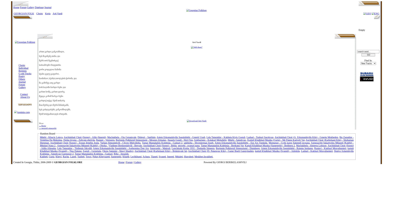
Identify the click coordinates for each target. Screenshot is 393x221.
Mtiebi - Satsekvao (237, 140)
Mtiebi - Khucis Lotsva (51, 137)
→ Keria (42, 126)
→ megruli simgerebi (47, 128)
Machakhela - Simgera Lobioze (311, 145)
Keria (48, 13)
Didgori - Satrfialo (146, 137)
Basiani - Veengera (105, 140)
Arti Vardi (57, 13)
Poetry (22, 76)
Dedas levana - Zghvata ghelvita (79, 140)
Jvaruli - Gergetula (92, 151)
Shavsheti (188, 156)
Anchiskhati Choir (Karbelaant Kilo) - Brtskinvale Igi (160, 151)
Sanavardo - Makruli (160, 148)
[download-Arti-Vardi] (196, 121)
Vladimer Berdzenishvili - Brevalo (125, 145)
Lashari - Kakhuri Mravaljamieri (317, 151)
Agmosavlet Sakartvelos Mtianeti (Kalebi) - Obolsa (82, 145)
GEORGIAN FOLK (24, 13)
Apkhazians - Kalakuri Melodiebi (210, 140)
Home (16, 7)
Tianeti (154, 156)
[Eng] (375, 13)
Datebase (39, 7)
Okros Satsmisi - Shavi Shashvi (117, 151)
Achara (146, 156)
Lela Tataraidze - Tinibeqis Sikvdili (74, 148)
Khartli (126, 156)
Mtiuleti (179, 156)
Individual (23, 68)
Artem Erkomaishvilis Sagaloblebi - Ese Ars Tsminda (241, 143)
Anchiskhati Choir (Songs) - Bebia (160, 145)
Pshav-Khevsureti (101, 156)
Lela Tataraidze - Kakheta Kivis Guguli (225, 137)
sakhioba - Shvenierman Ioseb (198, 143)
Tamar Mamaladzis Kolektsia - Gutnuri (94, 154)
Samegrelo (116, 156)
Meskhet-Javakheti (204, 156)
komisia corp (23, 112)
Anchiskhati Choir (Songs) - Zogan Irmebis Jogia (74, 143)
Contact (24, 94)
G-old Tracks (25, 73)
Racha (66, 156)
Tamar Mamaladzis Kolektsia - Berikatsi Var (222, 145)
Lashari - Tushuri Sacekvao (260, 137)
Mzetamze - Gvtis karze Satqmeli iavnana (289, 143)
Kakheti (44, 156)
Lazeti (73, 156)
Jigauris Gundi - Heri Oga (180, 140)
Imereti (170, 156)
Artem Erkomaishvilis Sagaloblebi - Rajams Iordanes (287, 148)
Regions (23, 71)
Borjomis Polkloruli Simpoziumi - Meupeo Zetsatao (141, 140)
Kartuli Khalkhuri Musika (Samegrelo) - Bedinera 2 (270, 145)
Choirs (39, 13)
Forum (23, 7)
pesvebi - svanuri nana (189, 145)
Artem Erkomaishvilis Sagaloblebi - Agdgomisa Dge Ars (121, 148)
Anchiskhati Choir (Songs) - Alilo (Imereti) (85, 137)
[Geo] (367, 13)
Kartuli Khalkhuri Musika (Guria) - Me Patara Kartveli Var (276, 140)
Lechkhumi (136, 156)
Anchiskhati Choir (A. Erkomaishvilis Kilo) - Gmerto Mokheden (306, 137)
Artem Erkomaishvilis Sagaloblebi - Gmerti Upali (181, 137)
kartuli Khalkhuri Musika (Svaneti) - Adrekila (277, 151)
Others (22, 79)
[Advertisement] (197, 27)
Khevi (59, 156)
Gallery (30, 7)
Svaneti (162, 156)
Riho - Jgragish (121, 154)
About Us (25, 97)
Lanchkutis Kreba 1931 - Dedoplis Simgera (193, 148)
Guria (51, 156)
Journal (47, 7)
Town (88, 156)
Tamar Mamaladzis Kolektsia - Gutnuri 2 (162, 143)
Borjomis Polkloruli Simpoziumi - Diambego (238, 148)
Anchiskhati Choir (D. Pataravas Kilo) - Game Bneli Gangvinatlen (220, 151)
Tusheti (80, 156)
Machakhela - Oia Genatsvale (121, 137)
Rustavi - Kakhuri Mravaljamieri (330, 148)
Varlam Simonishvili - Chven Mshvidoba (120, 143)
